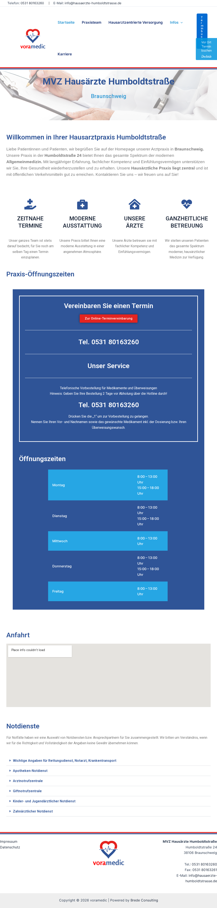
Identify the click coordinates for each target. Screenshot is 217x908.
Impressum (8, 841)
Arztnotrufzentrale (28, 781)
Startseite (66, 22)
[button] (202, 31)
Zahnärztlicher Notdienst (33, 811)
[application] (180, 22)
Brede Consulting (144, 900)
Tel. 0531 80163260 (108, 342)
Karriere (65, 54)
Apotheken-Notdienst (30, 771)
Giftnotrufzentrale (27, 791)
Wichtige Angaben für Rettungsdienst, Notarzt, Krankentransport (64, 761)
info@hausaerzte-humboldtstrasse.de (93, 3)
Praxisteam (91, 22)
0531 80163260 (204, 864)
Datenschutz (10, 847)
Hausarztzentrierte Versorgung (135, 22)
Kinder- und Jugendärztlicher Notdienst (44, 801)
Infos (174, 22)
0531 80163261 (204, 870)
